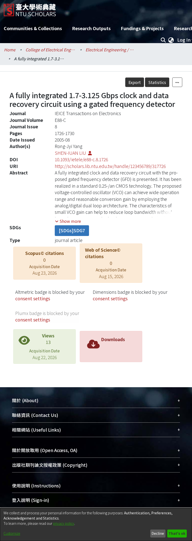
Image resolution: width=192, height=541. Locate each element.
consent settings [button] (32, 298)
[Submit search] (163, 40)
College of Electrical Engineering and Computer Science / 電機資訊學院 (51, 50)
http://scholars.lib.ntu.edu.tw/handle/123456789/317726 (110, 166)
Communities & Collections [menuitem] (33, 28)
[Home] (30, 8)
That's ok (176, 533)
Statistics (157, 82)
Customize (12, 533)
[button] (68, 221)
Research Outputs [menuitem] (91, 28)
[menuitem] (171, 40)
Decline (158, 533)
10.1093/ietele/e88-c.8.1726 (81, 159)
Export (134, 82)
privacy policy (63, 523)
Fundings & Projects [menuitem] (142, 28)
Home (10, 50)
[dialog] (96, 524)
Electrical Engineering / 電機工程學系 (111, 50)
